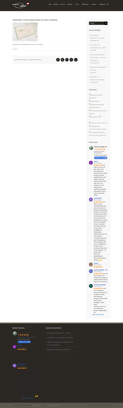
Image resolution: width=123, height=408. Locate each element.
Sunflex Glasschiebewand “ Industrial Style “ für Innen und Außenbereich (98, 57)
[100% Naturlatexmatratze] (102, 118)
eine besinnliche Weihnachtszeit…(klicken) (58, 333)
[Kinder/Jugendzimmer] (98, 96)
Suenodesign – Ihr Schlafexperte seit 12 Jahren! (60, 337)
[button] (107, 4)
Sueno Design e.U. (100, 147)
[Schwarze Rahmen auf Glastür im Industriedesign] (98, 123)
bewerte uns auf (100, 157)
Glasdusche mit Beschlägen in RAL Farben (59, 349)
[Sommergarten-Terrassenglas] (98, 128)
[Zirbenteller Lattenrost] (94, 117)
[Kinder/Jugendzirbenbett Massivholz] (94, 101)
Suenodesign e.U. (37, 405)
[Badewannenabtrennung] (98, 106)
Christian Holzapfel (100, 284)
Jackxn (96, 263)
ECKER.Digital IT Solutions (54, 405)
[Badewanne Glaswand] (98, 112)
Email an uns (106, 405)
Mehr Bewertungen (98, 314)
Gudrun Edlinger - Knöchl (102, 270)
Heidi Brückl (98, 198)
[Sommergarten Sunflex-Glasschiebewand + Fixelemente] (98, 134)
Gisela (96, 161)
